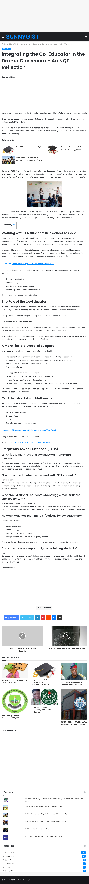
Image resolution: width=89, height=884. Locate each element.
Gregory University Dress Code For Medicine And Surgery (46, 821)
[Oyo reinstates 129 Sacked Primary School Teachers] (74, 671)
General (8, 860)
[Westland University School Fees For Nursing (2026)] (52, 149)
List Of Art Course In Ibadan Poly (37, 829)
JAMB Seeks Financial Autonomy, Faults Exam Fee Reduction (43, 709)
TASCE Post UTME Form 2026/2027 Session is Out (43, 806)
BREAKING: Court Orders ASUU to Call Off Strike (14, 681)
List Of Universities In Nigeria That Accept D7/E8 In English (46, 814)
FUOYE (7, 867)
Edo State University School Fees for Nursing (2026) (44, 836)
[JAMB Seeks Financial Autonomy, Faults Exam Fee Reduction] (44, 697)
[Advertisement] (44, 16)
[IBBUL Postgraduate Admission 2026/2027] (15, 701)
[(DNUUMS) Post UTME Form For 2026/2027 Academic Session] (74, 704)
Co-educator (45, 608)
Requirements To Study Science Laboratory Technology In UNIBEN (41, 682)
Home (5, 44)
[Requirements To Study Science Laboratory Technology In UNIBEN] (44, 670)
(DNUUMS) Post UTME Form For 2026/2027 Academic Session (74, 723)
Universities (9, 863)
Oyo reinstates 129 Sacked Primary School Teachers (72, 683)
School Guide (10, 856)
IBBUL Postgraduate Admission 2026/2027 (11, 717)
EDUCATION (13, 44)
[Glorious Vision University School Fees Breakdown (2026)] (8, 160)
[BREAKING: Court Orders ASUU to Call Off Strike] (15, 670)
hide (13, 225)
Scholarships (9, 871)
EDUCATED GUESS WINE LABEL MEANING (32, 442)
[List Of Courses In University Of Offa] (8, 149)
